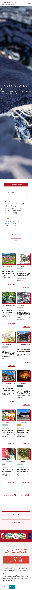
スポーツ (9, 213)
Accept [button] (12, 586)
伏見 (19, 221)
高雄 (14, 223)
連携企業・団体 (16, 522)
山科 (21, 223)
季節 (22, 204)
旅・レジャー (16, 206)
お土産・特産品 (16, 210)
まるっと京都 (10, 221)
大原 (8, 223)
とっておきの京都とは (16, 514)
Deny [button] (5, 586)
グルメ (19, 208)
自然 (8, 206)
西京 (8, 225)
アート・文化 (11, 208)
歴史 (17, 204)
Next (26, 536)
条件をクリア (16, 234)
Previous (6, 536)
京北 (14, 225)
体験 (8, 210)
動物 (16, 213)
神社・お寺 (10, 204)
